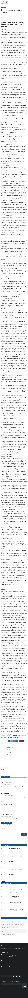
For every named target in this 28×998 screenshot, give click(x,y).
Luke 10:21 (16, 91)
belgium (3, 934)
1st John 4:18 (16, 531)
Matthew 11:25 (9, 91)
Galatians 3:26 (16, 430)
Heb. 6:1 (22, 567)
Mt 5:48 (6, 529)
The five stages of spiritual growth (16, 848)
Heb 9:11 (6, 532)
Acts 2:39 (18, 294)
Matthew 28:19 (12, 132)
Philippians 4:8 (21, 148)
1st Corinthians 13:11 (5, 156)
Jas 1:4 (19, 532)
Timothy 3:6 (5, 383)
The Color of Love (6, 804)
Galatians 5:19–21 (14, 469)
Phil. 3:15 (6, 582)
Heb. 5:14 (10, 580)
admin (5, 14)
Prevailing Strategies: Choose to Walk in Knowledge (16, 956)
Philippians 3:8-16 (14, 391)
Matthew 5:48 (10, 612)
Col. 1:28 (10, 582)
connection (3, 927)
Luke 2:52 (9, 507)
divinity (21, 924)
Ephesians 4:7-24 (17, 490)
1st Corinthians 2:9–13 (16, 476)
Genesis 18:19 (18, 317)
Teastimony (8, 934)
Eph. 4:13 (5, 580)
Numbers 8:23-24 (6, 371)
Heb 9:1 (14, 584)
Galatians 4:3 (23, 107)
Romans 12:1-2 (15, 148)
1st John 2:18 (5, 225)
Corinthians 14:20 (6, 391)
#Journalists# (19, 921)
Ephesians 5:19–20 (5, 479)
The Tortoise (11, 966)
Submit (24, 834)
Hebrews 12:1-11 (18, 241)
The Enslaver (10, 749)
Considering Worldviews (15, 896)
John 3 (13, 627)
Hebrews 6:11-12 (17, 154)
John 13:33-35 (8, 354)
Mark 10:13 (13, 181)
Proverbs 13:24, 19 (7, 200)
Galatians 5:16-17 (15, 141)
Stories (3, 881)
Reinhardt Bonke (10, 927)
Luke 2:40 (7, 219)
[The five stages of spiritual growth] (14, 18)
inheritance (16, 924)
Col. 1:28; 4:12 (18, 601)
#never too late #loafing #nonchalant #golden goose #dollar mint (13, 930)
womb (2, 924)
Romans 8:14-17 (10, 265)
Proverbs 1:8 (4, 315)
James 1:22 (5, 138)
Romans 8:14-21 (17, 442)
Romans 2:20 (12, 94)
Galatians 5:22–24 (18, 464)
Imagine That (5, 793)
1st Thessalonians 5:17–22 (6, 481)
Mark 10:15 (8, 245)
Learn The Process (6, 782)
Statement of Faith (6, 814)
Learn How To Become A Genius (16, 909)
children (13, 921)
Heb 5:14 (11, 536)
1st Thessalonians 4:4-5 (10, 151)
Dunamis (11, 867)
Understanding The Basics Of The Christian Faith (17, 890)
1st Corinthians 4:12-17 (8, 154)
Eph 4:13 (9, 534)
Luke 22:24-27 (9, 362)
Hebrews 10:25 (11, 232)
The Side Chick (12, 855)
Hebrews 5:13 (10, 102)
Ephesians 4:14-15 (8, 130)
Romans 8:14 (9, 430)
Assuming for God (12, 960)
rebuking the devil (9, 924)
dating (25, 921)
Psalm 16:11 (5, 418)
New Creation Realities (5, 921)
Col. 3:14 (18, 567)
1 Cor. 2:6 (22, 580)
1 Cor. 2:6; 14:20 (17, 599)
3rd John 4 (18, 296)
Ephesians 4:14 (19, 112)
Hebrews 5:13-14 (21, 391)
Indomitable (11, 861)
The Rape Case (12, 874)
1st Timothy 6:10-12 (8, 144)
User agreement (13, 992)
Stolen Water (10, 754)
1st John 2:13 (21, 204)
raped (17, 927)
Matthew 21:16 (17, 87)
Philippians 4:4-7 (7, 266)
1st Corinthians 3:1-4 (15, 127)
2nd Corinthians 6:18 (19, 265)
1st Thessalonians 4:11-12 (20, 151)
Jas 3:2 (9, 529)
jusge (13, 934)
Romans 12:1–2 (18, 482)
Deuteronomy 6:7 (12, 319)
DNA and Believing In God (15, 902)
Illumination (3, 7)
